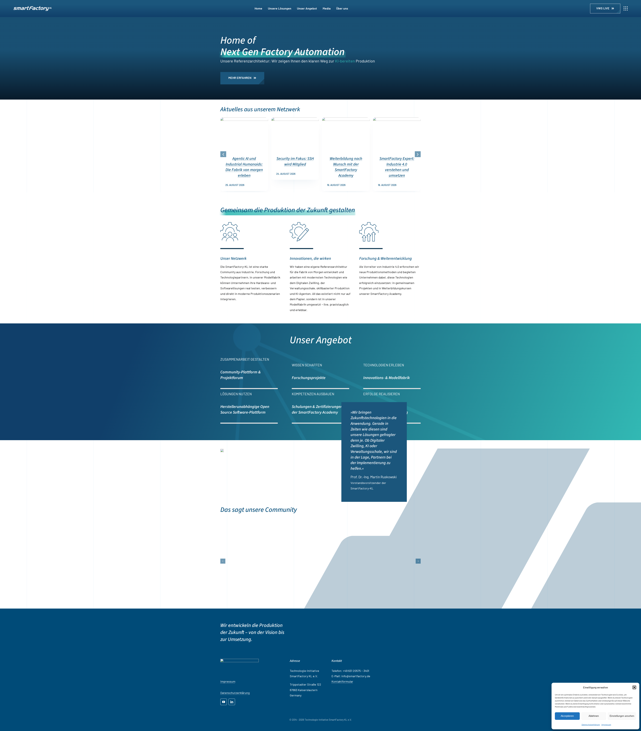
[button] (634, 687)
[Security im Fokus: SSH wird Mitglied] (295, 119)
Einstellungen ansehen (622, 715)
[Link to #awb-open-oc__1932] (626, 9)
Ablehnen (594, 715)
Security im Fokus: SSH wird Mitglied (295, 161)
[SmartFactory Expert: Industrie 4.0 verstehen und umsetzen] (397, 119)
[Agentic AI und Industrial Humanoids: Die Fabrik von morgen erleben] (244, 119)
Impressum (606, 724)
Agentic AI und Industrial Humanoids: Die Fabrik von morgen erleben (244, 167)
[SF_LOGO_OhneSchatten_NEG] (32, 8)
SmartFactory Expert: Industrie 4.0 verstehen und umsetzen (396, 167)
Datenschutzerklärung (591, 724)
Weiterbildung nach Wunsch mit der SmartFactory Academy (346, 167)
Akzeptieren (567, 715)
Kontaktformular (342, 716)
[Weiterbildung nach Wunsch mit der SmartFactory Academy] (346, 119)
